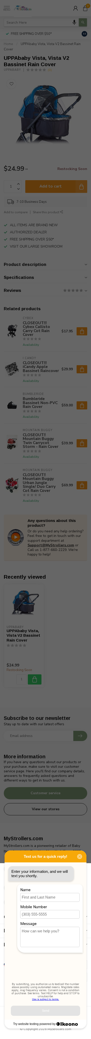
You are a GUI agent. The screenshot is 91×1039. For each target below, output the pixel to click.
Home (8, 44)
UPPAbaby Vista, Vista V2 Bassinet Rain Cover (23, 635)
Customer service (45, 793)
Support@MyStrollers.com (51, 545)
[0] (85, 8)
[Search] (83, 22)
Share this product (46, 212)
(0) (50, 70)
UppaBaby (12, 69)
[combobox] (41, 22)
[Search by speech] (74, 22)
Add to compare (16, 212)
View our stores (45, 809)
